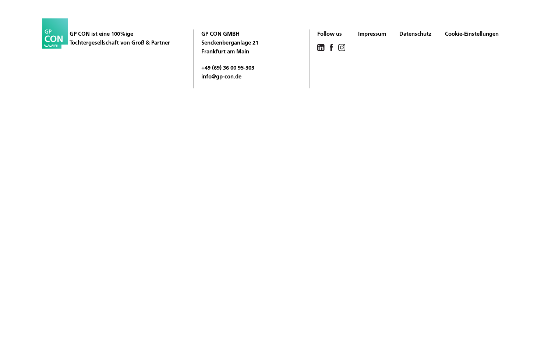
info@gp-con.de (221, 76)
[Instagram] (342, 46)
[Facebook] (331, 46)
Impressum (372, 33)
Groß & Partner (150, 42)
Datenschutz (415, 33)
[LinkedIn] (321, 46)
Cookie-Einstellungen (472, 33)
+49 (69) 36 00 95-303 (227, 67)
